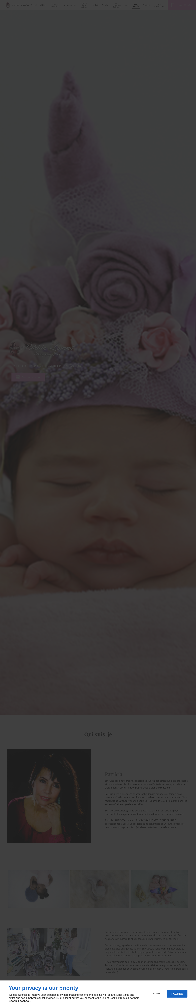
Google (13, 1001)
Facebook (24, 1001)
